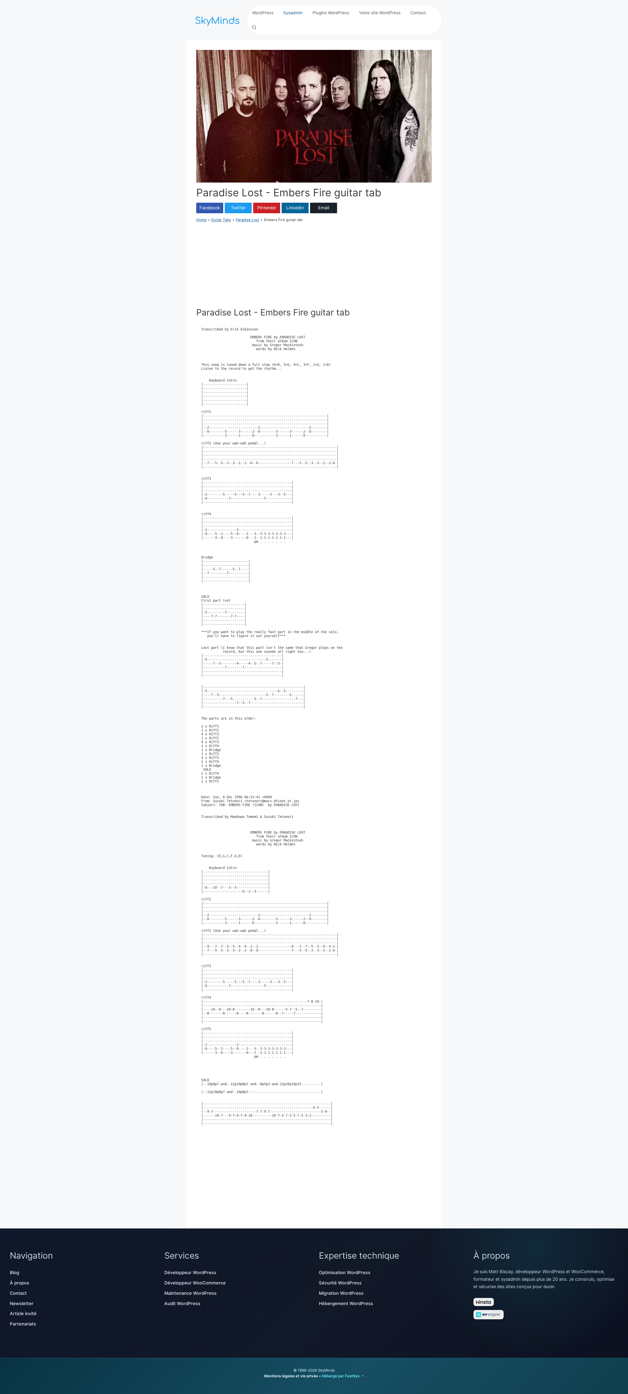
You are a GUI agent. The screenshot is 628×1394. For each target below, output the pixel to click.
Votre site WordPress (380, 12)
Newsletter (21, 1303)
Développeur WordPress (190, 1272)
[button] (254, 27)
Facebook (209, 207)
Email (323, 207)
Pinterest (266, 207)
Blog (14, 1272)
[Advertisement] (314, 264)
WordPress (263, 12)
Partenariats (23, 1323)
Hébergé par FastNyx (341, 1376)
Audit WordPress (182, 1303)
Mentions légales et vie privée (291, 1376)
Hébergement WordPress (346, 1303)
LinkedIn (295, 207)
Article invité (23, 1313)
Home (201, 220)
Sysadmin (293, 12)
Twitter (238, 207)
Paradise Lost (247, 220)
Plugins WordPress (331, 12)
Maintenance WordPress (190, 1293)
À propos (19, 1282)
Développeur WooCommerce (195, 1282)
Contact (418, 12)
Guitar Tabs (221, 220)
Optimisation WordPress (344, 1272)
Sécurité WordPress (340, 1282)
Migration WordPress (341, 1293)
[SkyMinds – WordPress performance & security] (218, 19)
